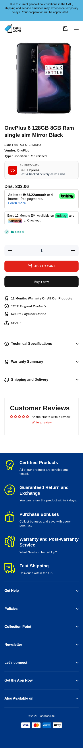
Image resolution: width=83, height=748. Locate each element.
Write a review (42, 422)
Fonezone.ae (47, 716)
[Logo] (13, 29)
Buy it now (41, 281)
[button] (65, 28)
